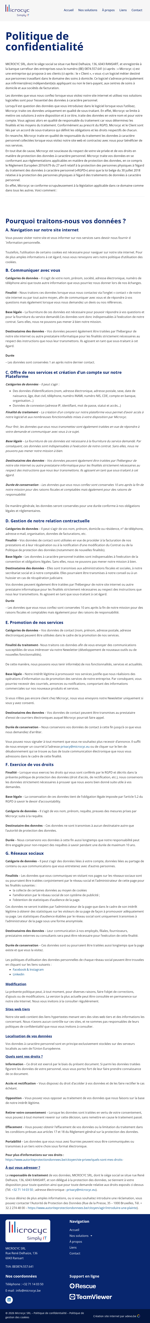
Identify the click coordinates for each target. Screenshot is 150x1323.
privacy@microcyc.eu (75, 747)
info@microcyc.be (28, 1291)
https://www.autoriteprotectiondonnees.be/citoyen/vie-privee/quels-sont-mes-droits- (64, 1160)
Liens (123, 10)
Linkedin (18, 974)
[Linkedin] (9, 1300)
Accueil (69, 10)
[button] (102, 1236)
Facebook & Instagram (28, 969)
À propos (108, 10)
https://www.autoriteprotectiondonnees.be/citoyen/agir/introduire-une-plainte (82, 1208)
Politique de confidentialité (50, 1313)
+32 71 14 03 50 (22, 1190)
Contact (137, 10)
